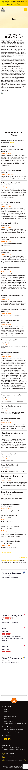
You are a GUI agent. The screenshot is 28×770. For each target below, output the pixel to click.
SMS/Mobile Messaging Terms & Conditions (15, 723)
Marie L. (5, 628)
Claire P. (5, 646)
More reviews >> (23, 138)
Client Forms (7, 718)
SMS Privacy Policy (9, 721)
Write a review (15, 577)
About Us (6, 711)
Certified (11, 142)
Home (5, 709)
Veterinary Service (9, 714)
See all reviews (6, 577)
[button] (25, 9)
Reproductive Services (10, 716)
